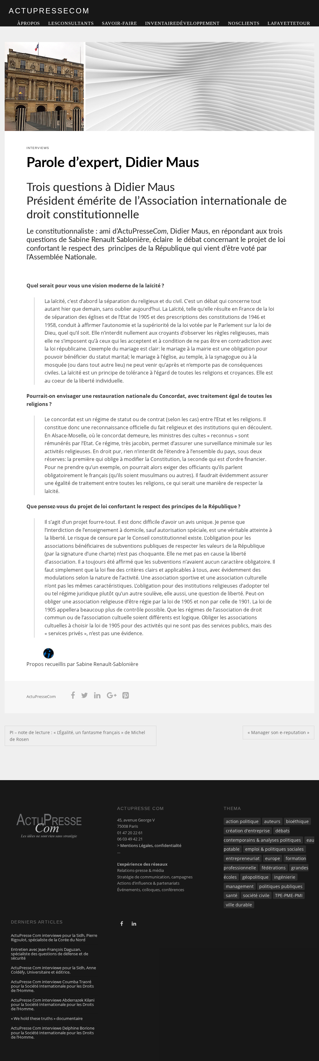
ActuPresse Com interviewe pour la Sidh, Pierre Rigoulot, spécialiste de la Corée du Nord (54, 937)
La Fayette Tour (289, 23)
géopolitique (255, 877)
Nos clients (243, 23)
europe (272, 858)
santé (231, 895)
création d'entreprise (248, 831)
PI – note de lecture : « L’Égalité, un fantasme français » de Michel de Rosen (77, 735)
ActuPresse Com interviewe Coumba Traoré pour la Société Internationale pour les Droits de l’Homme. (52, 986)
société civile (256, 895)
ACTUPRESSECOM (49, 11)
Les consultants (70, 23)
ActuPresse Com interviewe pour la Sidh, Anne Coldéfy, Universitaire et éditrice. (53, 970)
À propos (28, 23)
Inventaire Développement (182, 23)
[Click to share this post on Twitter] (85, 696)
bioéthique (297, 821)
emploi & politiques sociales (274, 849)
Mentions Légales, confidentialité (150, 845)
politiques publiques (280, 886)
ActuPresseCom (41, 696)
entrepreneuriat (242, 858)
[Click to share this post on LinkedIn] (97, 696)
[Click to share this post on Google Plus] (111, 696)
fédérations (274, 868)
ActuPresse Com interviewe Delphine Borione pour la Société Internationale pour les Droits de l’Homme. (52, 1032)
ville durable (239, 905)
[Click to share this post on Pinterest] (126, 696)
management (240, 886)
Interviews (37, 148)
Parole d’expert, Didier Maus (112, 163)
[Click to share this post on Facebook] (73, 696)
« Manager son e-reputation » (278, 732)
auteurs (272, 821)
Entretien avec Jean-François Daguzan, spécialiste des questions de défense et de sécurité (49, 953)
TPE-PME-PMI (288, 895)
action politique (242, 821)
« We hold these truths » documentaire (47, 1018)
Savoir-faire (119, 23)
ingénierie (284, 877)
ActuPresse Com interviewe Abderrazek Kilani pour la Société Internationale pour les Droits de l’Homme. (52, 1004)
